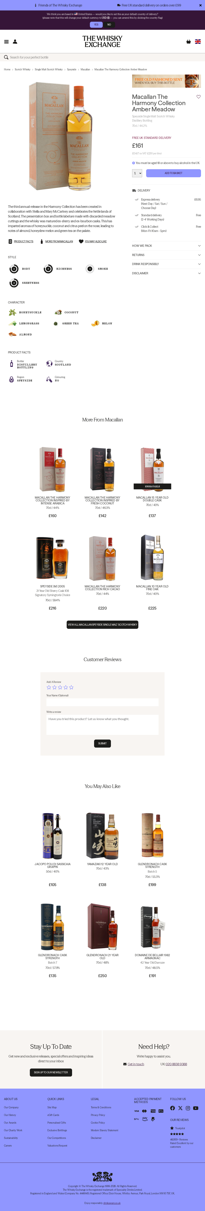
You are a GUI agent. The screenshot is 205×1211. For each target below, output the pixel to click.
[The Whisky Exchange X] (180, 1108)
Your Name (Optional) (57, 695)
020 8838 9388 (176, 1064)
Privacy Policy (98, 1115)
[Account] (15, 41)
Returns (138, 255)
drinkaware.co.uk (112, 1203)
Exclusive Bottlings (57, 1130)
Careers (8, 1145)
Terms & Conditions (101, 1107)
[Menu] (6, 41)
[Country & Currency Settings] (198, 41)
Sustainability (11, 1137)
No (109, 24)
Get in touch (136, 1064)
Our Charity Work (13, 1130)
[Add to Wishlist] (199, 97)
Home (7, 69)
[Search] (7, 57)
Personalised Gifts (56, 1122)
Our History (10, 1115)
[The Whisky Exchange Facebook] (172, 1108)
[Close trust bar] (200, 5)
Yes (96, 24)
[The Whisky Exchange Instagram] (188, 1108)
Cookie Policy (98, 1122)
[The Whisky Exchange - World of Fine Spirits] (102, 41)
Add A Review (53, 681)
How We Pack (142, 246)
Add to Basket (174, 173)
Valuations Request (57, 1145)
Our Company (11, 1107)
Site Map (52, 1107)
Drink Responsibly (145, 264)
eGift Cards (53, 1115)
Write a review (53, 711)
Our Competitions (56, 1137)
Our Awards (10, 1122)
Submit (102, 743)
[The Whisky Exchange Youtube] (195, 1108)
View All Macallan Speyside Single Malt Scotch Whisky (102, 624)
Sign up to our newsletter (51, 1072)
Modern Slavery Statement (104, 1130)
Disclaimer (140, 273)
